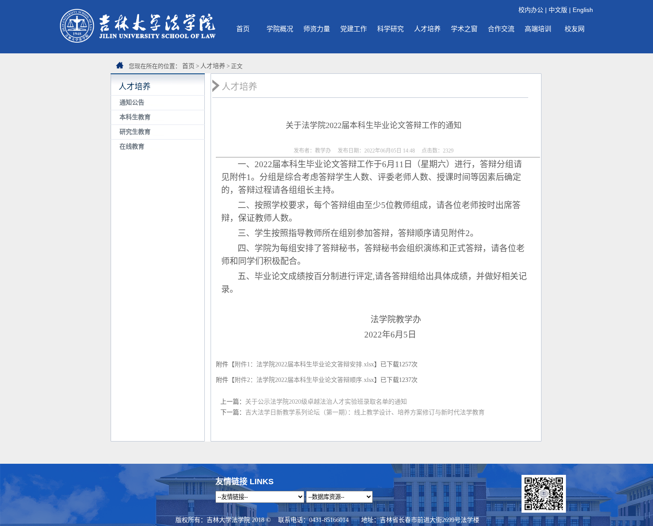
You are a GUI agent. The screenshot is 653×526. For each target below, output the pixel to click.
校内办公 (530, 9)
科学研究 (390, 28)
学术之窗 (464, 28)
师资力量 (316, 28)
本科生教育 (135, 117)
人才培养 (427, 28)
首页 (243, 28)
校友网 (575, 28)
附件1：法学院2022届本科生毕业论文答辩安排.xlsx (304, 364)
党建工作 (353, 28)
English (583, 9)
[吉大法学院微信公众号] (544, 510)
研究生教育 (135, 131)
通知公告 (131, 102)
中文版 (558, 9)
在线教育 (131, 146)
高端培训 (538, 28)
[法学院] (137, 40)
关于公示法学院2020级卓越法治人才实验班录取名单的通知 (326, 401)
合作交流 (501, 28)
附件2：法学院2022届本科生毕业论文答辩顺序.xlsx (304, 380)
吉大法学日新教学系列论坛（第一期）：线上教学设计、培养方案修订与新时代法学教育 (365, 412)
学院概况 (280, 28)
